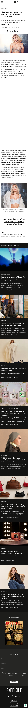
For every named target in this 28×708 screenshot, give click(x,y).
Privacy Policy (14, 703)
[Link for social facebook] (12, 696)
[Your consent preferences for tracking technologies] (25, 705)
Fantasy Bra (8, 66)
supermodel (5, 234)
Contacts (13, 700)
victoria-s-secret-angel (17, 237)
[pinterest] (7, 31)
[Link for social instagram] (15, 696)
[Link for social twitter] (9, 696)
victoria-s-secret (16, 234)
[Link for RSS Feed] (19, 696)
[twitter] (12, 31)
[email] (2, 31)
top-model (4, 237)
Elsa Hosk (8, 154)
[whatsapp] (15, 31)
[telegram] (17, 31)
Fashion (4, 9)
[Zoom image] (14, 195)
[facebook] (5, 31)
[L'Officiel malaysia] (14, 2)
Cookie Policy (14, 705)
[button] (25, 633)
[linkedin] (10, 31)
